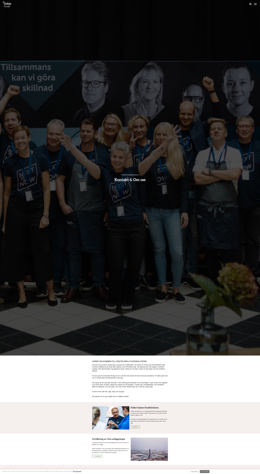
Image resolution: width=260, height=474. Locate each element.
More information (77, 471)
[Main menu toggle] (255, 4)
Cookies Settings (194, 471)
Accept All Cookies (205, 471)
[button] (250, 4)
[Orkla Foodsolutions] (6, 4)
